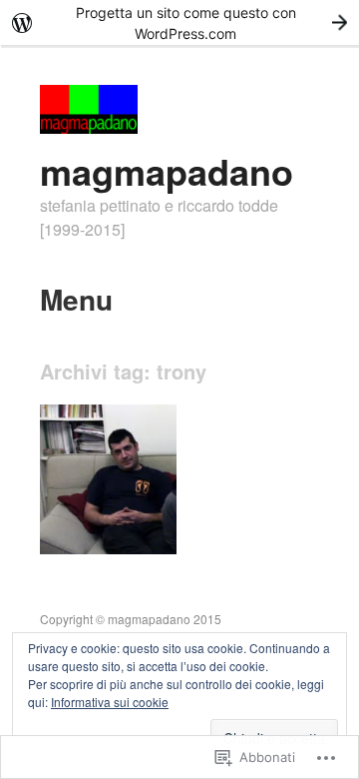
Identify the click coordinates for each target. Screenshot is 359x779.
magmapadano (166, 171)
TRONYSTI (131, 530)
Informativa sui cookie (110, 701)
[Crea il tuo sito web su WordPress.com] (179, 22)
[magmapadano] (89, 128)
